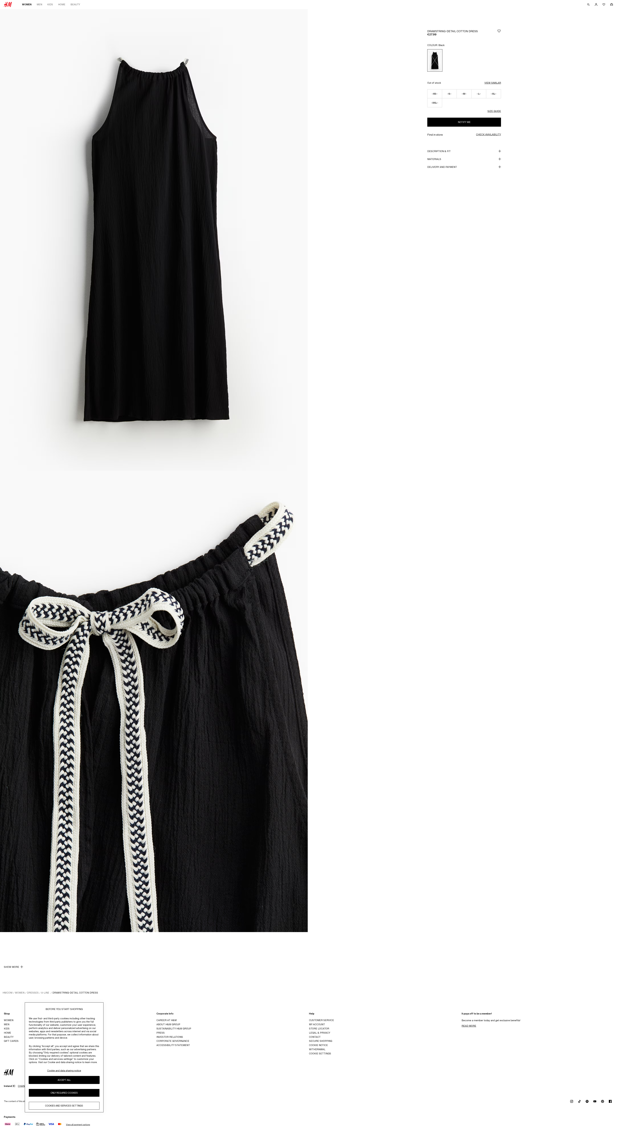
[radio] (434, 60)
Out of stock (434, 82)
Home (61, 4)
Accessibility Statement (173, 1045)
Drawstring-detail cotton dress (75, 992)
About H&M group (168, 1024)
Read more (469, 1025)
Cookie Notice (318, 1045)
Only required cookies (64, 1092)
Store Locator (319, 1028)
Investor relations (169, 1037)
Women (27, 4)
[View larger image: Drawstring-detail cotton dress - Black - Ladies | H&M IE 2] (154, 701)
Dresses (33, 992)
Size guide (494, 111)
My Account (317, 1024)
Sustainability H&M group (173, 1028)
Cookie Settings (320, 1053)
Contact (315, 1037)
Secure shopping (320, 1041)
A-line (45, 992)
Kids (50, 4)
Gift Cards (11, 1041)
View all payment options (78, 1124)
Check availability (488, 134)
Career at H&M (166, 1020)
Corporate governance (172, 1041)
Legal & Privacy (319, 1032)
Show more (11, 967)
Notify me (464, 122)
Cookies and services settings (64, 1105)
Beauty (75, 4)
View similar (492, 82)
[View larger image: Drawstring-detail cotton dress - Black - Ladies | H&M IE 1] (154, 240)
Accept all (64, 1080)
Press (160, 1032)
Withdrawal (317, 1049)
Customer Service (321, 1020)
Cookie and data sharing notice (64, 1070)
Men (39, 4)
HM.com (7, 992)
